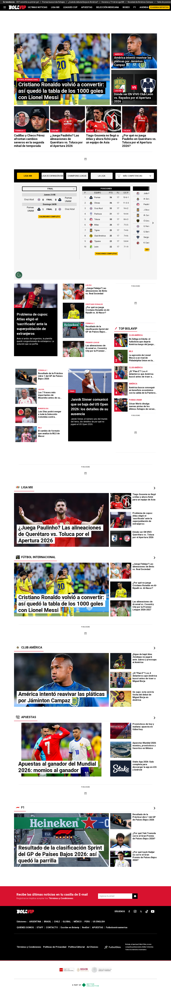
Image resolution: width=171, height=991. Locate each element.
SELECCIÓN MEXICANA (107, 7)
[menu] (4, 7)
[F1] (154, 808)
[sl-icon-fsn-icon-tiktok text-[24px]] (146, 911)
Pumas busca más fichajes (53, 2)
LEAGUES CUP (70, 7)
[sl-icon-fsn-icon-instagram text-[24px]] (135, 911)
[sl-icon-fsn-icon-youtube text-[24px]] (152, 911)
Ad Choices (92, 947)
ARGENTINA (35, 921)
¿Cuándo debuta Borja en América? (83, 2)
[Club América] (154, 648)
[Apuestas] (154, 717)
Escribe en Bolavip (70, 927)
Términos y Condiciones (61, 898)
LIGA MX (55, 7)
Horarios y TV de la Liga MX (113, 2)
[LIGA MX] (154, 488)
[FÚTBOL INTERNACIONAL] (154, 557)
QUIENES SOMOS (25, 927)
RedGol (85, 927)
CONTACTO (52, 927)
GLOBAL (67, 921)
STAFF (40, 927)
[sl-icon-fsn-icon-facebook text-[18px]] (129, 911)
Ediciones (21, 921)
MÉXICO (78, 921)
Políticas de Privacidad (54, 947)
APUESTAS (86, 7)
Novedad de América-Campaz (140, 2)
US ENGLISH (99, 921)
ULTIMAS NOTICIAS (37, 7)
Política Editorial (76, 947)
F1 (134, 7)
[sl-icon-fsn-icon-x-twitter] (141, 911)
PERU (87, 921)
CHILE (57, 921)
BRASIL (47, 921)
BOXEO (126, 7)
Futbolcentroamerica (116, 927)
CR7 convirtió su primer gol (27, 2)
